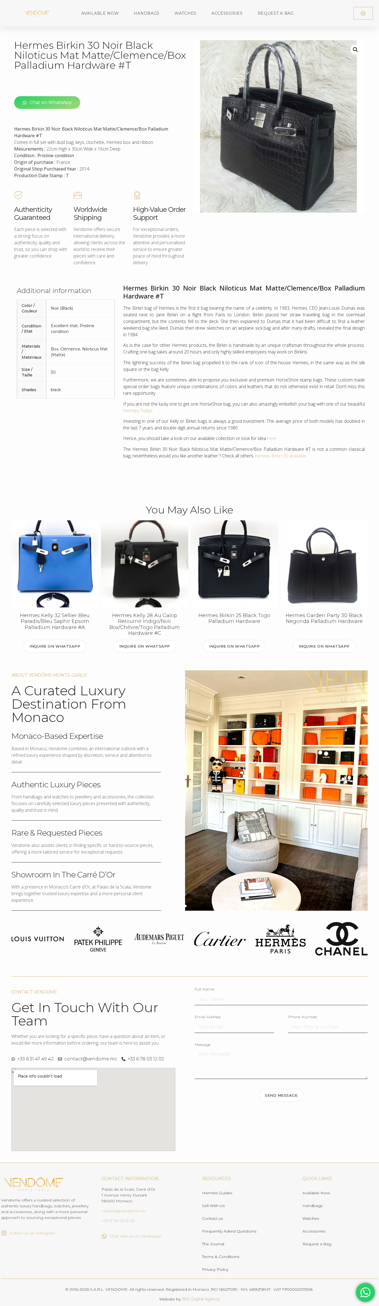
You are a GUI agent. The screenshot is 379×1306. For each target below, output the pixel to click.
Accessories (227, 13)
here (271, 438)
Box (54, 349)
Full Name (204, 989)
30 (53, 372)
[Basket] (363, 13)
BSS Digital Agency (201, 1299)
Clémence (70, 349)
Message (202, 1045)
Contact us (212, 1218)
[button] (355, 50)
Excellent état (64, 325)
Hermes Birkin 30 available (280, 456)
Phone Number (302, 1017)
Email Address (207, 1017)
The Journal (213, 1243)
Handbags (147, 13)
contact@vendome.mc (124, 1210)
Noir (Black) (62, 308)
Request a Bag (276, 13)
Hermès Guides (217, 1192)
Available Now (100, 13)
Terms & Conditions (220, 1256)
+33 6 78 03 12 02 (118, 1220)
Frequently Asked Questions (229, 1231)
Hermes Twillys (138, 411)
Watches (185, 13)
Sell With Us (213, 1205)
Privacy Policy (215, 1269)
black (56, 389)
